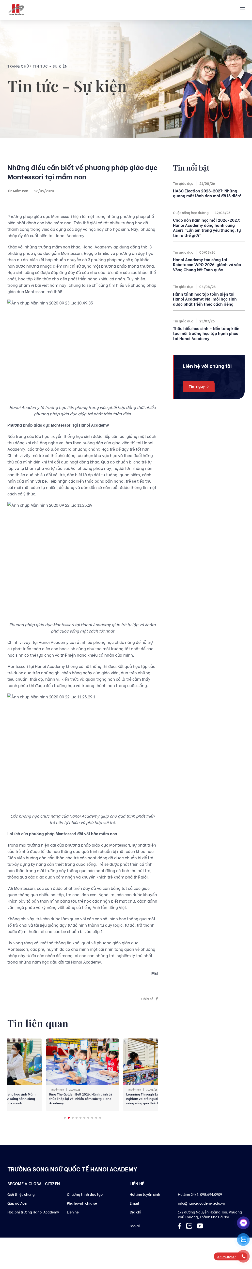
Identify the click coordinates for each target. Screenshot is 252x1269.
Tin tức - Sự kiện (50, 66)
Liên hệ (73, 1211)
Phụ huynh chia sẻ (82, 1203)
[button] (65, 1118)
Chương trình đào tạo (85, 1194)
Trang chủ (18, 66)
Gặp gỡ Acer (17, 1203)
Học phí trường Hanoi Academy (33, 1211)
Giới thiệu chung (21, 1194)
